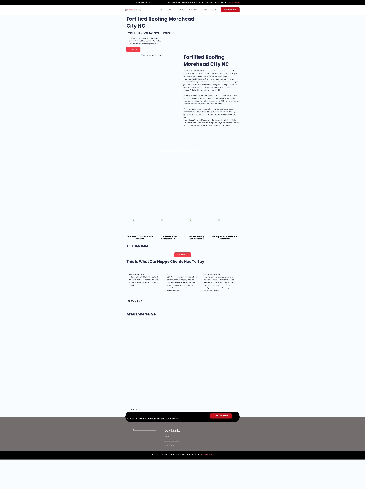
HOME (161, 10)
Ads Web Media (207, 454)
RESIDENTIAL (180, 10)
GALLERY (204, 10)
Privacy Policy (169, 445)
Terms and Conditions (172, 441)
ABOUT (169, 10)
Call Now (24, 483)
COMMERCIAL (193, 10)
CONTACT (213, 10)
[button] (230, 9)
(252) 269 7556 (234, 2)
